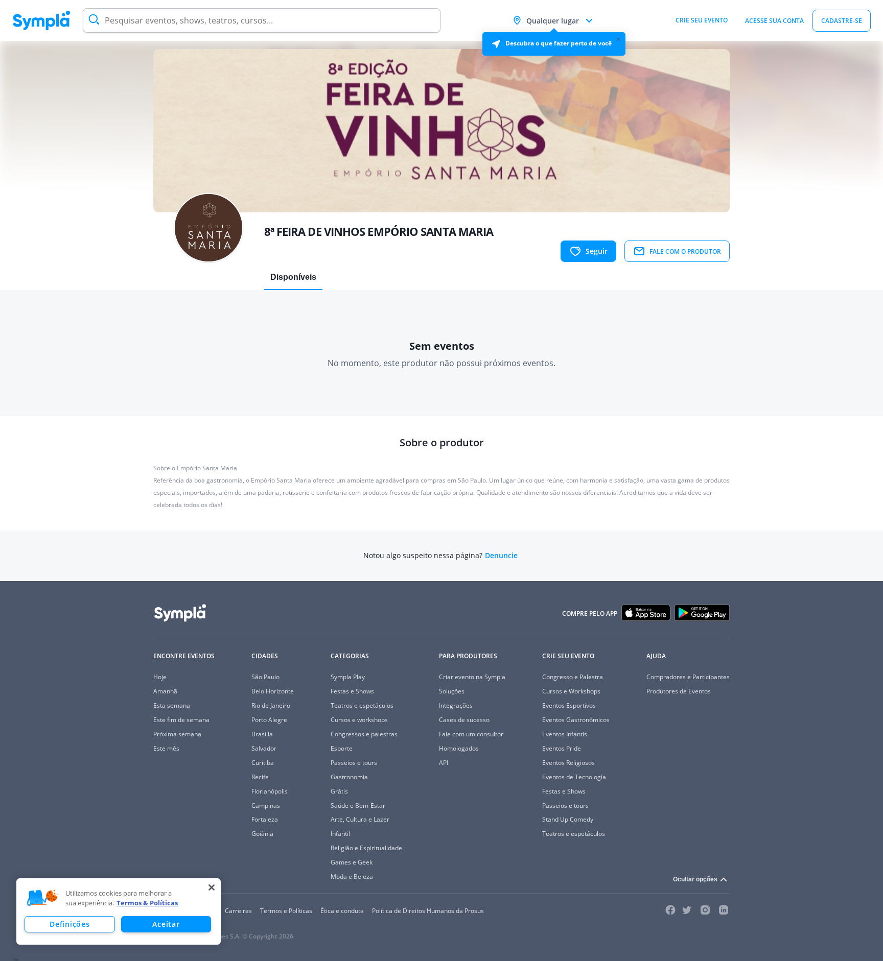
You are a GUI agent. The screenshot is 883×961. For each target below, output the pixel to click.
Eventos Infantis (564, 734)
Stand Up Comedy (567, 819)
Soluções (451, 691)
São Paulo (265, 676)
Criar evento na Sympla (472, 676)
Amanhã (165, 691)
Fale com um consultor (471, 734)
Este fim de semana (181, 719)
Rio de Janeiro (270, 705)
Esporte (342, 748)
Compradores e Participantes (688, 676)
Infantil (340, 833)
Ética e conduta (342, 910)
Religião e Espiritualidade (366, 848)
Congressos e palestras (364, 734)
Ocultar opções (695, 879)
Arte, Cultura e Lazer (360, 819)
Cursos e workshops (359, 719)
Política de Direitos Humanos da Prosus (428, 910)
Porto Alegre (269, 719)
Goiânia (262, 833)
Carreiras (238, 910)
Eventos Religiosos (568, 762)
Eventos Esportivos (569, 705)
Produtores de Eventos (678, 691)
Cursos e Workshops (571, 691)
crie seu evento (702, 20)
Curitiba (262, 762)
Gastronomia (349, 777)
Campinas (265, 805)
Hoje (160, 676)
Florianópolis (269, 791)
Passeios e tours (354, 762)
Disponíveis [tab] (293, 277)
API (443, 762)
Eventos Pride (561, 748)
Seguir (597, 251)
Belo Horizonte (272, 691)
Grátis (339, 791)
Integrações (456, 705)
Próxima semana (177, 734)
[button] (42, 898)
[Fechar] (211, 887)
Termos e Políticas (286, 910)
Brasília (262, 734)
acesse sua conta (774, 20)
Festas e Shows (352, 691)
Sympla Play (348, 676)
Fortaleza (264, 819)
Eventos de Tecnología (574, 777)
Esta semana (171, 705)
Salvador (263, 748)
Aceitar (165, 924)
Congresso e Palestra (572, 676)
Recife (260, 777)
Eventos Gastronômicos (576, 719)
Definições (69, 924)
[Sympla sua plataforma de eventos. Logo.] (41, 20)
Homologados (459, 748)
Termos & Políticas (147, 902)
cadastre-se (841, 20)
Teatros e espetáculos (362, 705)
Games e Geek (352, 862)
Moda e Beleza (352, 876)
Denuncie (501, 555)
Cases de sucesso (464, 719)
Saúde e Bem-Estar (358, 805)
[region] (118, 911)
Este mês (166, 748)
